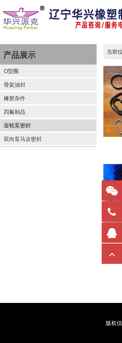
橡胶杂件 (14, 98)
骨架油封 (14, 84)
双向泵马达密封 (23, 139)
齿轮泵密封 (17, 125)
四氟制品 (14, 111)
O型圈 (11, 71)
